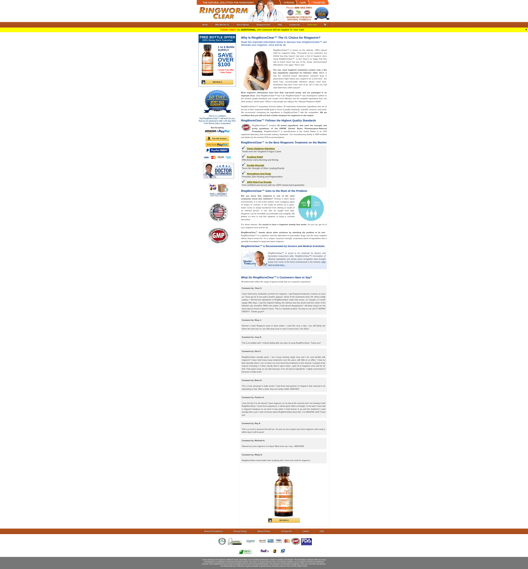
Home (205, 25)
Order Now (312, 25)
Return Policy (264, 531)
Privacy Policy (240, 531)
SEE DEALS (284, 520)
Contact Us (294, 25)
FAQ (280, 25)
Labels (306, 531)
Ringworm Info (263, 25)
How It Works (243, 25)
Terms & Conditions (213, 531)
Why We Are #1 (222, 25)
